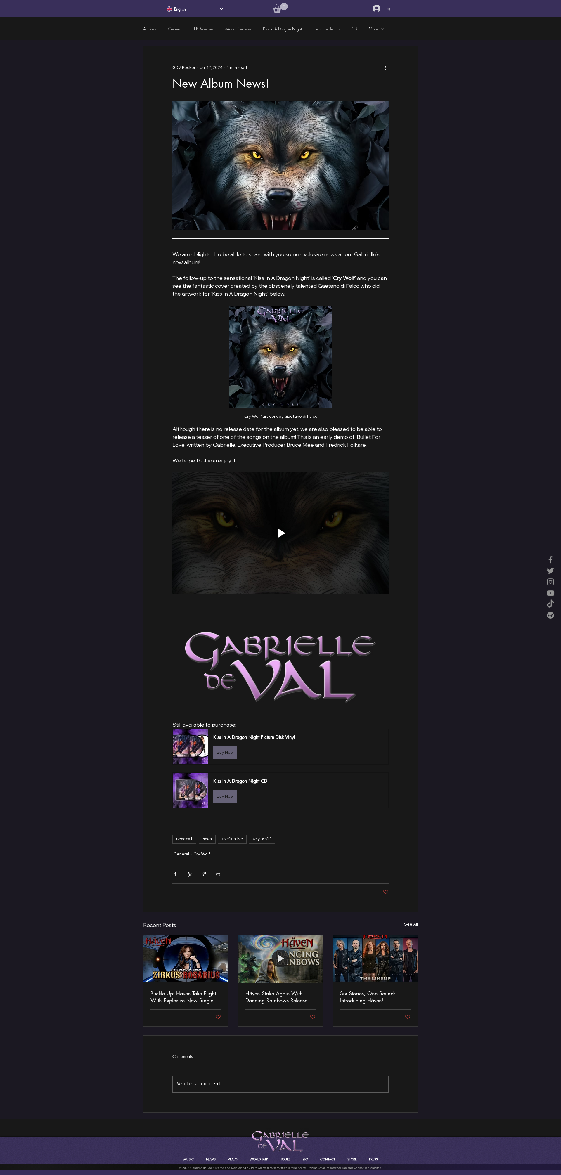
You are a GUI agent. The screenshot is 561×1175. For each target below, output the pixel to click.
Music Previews (238, 28)
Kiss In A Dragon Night (282, 28)
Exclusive (232, 839)
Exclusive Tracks (327, 28)
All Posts (150, 28)
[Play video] (280, 533)
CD (354, 28)
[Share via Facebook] (175, 874)
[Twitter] (550, 571)
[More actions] (385, 67)
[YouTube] (550, 593)
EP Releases (204, 28)
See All (411, 924)
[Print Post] (218, 874)
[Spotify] (550, 615)
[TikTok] (550, 604)
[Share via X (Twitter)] (189, 874)
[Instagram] (550, 582)
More (373, 28)
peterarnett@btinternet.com (286, 1167)
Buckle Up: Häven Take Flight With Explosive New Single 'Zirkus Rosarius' (183, 997)
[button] (280, 8)
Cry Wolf (262, 839)
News (207, 839)
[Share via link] (204, 874)
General (175, 28)
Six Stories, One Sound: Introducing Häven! (367, 997)
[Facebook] (550, 559)
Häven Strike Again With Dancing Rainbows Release (276, 997)
